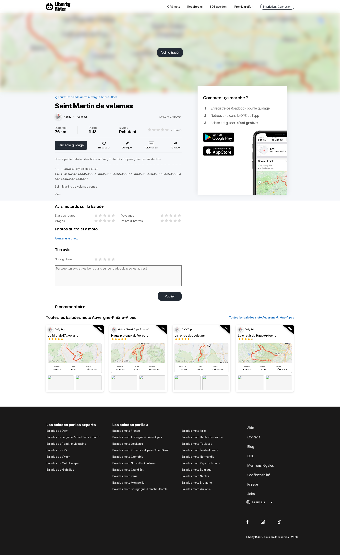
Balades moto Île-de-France (199, 450)
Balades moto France (126, 430)
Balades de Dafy (56, 430)
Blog (250, 447)
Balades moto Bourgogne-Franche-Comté (140, 489)
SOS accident (218, 6)
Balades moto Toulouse (196, 443)
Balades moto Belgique (196, 469)
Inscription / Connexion (277, 6)
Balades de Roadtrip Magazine (66, 443)
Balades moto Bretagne (196, 482)
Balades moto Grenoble (127, 456)
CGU (250, 456)
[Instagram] (263, 522)
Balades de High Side (60, 469)
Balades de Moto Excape (62, 463)
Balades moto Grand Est (127, 469)
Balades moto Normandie (197, 456)
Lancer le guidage (71, 145)
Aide (250, 428)
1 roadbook (81, 117)
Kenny (67, 117)
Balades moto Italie (193, 430)
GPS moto (173, 6)
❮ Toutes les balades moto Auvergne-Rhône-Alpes (86, 97)
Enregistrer (104, 147)
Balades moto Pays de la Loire (200, 463)
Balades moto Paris (124, 476)
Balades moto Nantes (195, 476)
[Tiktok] (279, 522)
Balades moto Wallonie (196, 489)
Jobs (251, 494)
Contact (253, 437)
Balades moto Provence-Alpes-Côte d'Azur (140, 450)
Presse (252, 484)
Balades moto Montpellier (128, 482)
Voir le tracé (170, 52)
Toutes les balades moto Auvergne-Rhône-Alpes (261, 317)
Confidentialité (258, 475)
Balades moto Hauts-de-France (202, 437)
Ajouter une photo (67, 238)
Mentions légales (260, 466)
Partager (175, 147)
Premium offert (243, 6)
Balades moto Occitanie (127, 443)
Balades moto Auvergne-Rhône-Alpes (137, 437)
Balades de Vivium (58, 456)
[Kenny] (58, 116)
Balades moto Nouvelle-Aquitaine (134, 463)
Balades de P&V (56, 450)
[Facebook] (247, 522)
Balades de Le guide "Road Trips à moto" (73, 437)
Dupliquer (127, 147)
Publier (170, 296)
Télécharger (151, 147)
